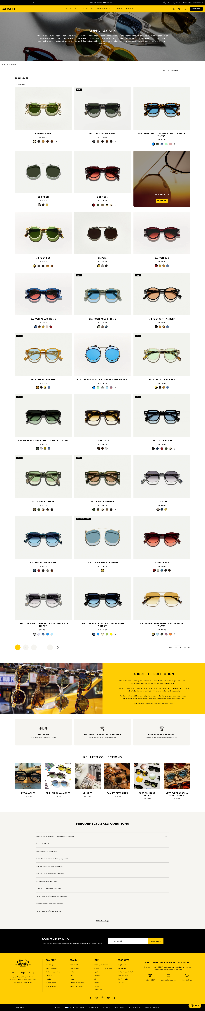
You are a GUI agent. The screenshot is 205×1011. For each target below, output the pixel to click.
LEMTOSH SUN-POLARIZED (102, 133)
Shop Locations (51, 968)
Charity (48, 979)
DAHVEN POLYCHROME (43, 319)
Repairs (96, 972)
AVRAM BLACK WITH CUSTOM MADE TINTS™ (43, 440)
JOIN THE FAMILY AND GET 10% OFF (62, 3)
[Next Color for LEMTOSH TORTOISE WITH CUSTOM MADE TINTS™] (174, 144)
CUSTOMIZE (196, 9)
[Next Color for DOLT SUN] (115, 205)
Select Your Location (152, 1007)
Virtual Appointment (53, 972)
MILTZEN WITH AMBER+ (162, 319)
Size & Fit (74, 965)
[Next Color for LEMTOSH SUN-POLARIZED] (115, 141)
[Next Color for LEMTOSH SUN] (56, 141)
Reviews (72, 972)
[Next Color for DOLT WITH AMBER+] (115, 509)
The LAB (120, 982)
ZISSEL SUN (102, 440)
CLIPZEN (102, 258)
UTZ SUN (162, 501)
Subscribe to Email (77, 982)
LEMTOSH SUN (43, 133)
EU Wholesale (51, 982)
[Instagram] (96, 997)
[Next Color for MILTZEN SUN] (56, 266)
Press (72, 979)
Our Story (49, 965)
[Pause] (164, 2)
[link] (43, 108)
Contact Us (98, 990)
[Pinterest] (102, 997)
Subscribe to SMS (76, 986)
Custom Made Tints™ (125, 972)
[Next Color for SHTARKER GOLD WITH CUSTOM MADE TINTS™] (174, 634)
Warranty (97, 975)
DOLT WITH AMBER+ (102, 501)
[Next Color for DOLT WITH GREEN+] (56, 509)
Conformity (106, 1007)
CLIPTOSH (43, 197)
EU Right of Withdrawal (103, 968)
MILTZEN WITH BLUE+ (43, 379)
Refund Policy (119, 1007)
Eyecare (48, 975)
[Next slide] (169, 3)
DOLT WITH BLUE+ (161, 440)
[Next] (58, 647)
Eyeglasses (122, 965)
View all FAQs (102, 921)
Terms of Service (134, 1007)
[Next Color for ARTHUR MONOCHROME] (56, 570)
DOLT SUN (102, 197)
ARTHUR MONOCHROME (43, 562)
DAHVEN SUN (162, 258)
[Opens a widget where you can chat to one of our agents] (195, 1006)
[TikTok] (114, 997)
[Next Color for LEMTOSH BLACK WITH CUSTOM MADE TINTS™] (115, 634)
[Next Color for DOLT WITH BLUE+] (174, 448)
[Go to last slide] (33, 3)
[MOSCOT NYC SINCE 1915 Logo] (9, 9)
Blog (71, 975)
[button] (179, 9)
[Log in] (174, 9)
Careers (96, 982)
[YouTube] (108, 997)
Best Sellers (123, 975)
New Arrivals (123, 979)
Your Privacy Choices (77, 1007)
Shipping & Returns (101, 965)
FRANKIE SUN (162, 562)
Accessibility (93, 1007)
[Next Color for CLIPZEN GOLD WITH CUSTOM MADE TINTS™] (115, 387)
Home (4, 64)
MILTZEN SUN (43, 258)
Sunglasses (122, 968)
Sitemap (96, 986)
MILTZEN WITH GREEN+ (162, 379)
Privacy (57, 1007)
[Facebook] (90, 997)
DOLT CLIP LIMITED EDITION (102, 562)
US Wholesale (51, 986)
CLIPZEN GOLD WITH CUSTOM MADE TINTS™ (102, 379)
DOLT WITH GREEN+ (43, 501)
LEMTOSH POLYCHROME (102, 319)
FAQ (95, 979)
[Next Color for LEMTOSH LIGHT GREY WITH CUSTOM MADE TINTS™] (56, 634)
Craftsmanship (75, 968)
